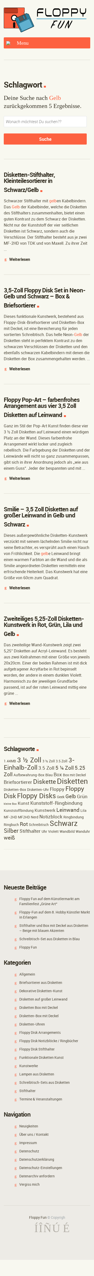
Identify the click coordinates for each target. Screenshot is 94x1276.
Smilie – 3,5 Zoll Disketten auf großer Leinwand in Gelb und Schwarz (41, 516)
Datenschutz (29, 1151)
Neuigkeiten (28, 1126)
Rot (24, 823)
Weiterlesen (19, 259)
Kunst (23, 803)
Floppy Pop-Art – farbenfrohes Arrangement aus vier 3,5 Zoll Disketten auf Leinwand (41, 407)
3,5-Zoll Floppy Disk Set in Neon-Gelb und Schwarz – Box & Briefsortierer (44, 297)
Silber (11, 831)
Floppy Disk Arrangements (40, 1032)
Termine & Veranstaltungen (40, 1099)
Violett (53, 831)
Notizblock (50, 816)
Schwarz (64, 823)
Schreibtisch (39, 824)
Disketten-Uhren (32, 1024)
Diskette (44, 781)
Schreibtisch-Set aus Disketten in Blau (49, 938)
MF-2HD (10, 817)
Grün (82, 796)
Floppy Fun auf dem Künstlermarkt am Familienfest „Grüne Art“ (49, 901)
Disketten (72, 781)
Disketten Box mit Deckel (38, 1007)
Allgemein (27, 974)
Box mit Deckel (74, 774)
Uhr (44, 831)
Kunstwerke (28, 1065)
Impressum (28, 1142)
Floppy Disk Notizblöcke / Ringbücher (48, 1040)
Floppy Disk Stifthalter (37, 1049)
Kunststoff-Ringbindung (56, 803)
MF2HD (24, 817)
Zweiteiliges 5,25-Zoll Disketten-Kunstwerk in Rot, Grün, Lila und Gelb (44, 626)
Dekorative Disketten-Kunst (40, 990)
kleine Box (10, 804)
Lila (83, 810)
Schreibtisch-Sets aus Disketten (44, 1082)
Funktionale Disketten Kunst (41, 1057)
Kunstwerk (45, 810)
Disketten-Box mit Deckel (39, 1015)
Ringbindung (73, 817)
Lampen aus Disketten (36, 1074)
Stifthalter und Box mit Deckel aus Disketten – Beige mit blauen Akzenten (53, 928)
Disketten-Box (15, 789)
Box (58, 774)
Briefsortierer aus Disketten (40, 982)
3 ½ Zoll (29, 759)
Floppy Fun (28, 947)
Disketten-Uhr (38, 789)
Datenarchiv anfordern (37, 1176)
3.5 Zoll (46, 768)
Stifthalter (30, 831)
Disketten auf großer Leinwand (43, 999)
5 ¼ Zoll (64, 767)
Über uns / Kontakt (34, 1134)
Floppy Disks (36, 795)
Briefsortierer (18, 782)
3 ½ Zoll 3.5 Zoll (54, 761)
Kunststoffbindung (19, 810)
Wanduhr (83, 831)
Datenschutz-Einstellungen (40, 1167)
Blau (49, 774)
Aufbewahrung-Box (29, 774)
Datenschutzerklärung (36, 1159)
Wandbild (67, 831)
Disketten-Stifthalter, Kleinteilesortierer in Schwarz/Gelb (29, 182)
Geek (60, 796)
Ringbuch (11, 824)
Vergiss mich (29, 1184)
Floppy (57, 789)
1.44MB (10, 761)
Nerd (34, 817)
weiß (9, 837)
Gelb (70, 796)
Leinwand (67, 809)
